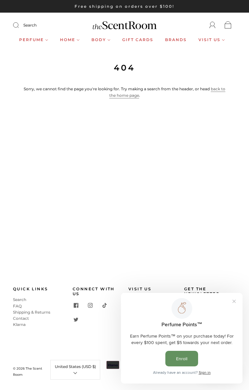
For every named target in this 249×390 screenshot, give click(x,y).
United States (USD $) (75, 366)
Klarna (19, 324)
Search (30, 25)
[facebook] (76, 305)
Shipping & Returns (31, 312)
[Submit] (20, 25)
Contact (21, 318)
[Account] (212, 25)
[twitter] (76, 319)
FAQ (17, 306)
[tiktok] (104, 305)
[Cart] (228, 25)
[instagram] (90, 305)
